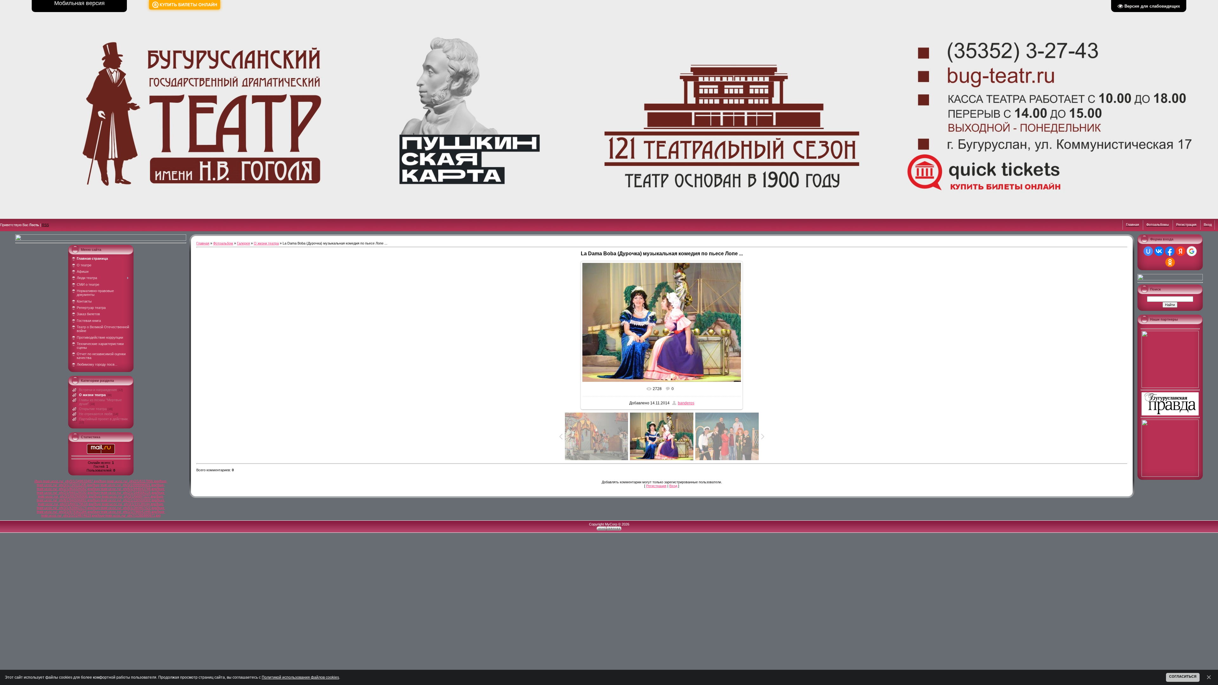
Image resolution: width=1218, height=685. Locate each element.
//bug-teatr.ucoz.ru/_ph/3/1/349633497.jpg (66, 481)
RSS (45, 225)
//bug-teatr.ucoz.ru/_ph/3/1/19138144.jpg (124, 504)
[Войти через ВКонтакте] (1159, 251)
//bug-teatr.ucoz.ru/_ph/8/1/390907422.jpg (124, 508)
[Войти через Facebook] (1170, 251)
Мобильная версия (79, 3)
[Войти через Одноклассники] (1170, 262)
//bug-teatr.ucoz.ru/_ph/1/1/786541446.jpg (124, 511)
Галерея (243, 243)
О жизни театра (92, 395)
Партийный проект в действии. (103, 419)
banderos (686, 403)
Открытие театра (93, 409)
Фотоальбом (223, 243)
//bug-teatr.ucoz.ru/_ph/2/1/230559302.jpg (124, 500)
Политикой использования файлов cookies (300, 677)
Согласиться (1182, 676)
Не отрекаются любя (95, 414)
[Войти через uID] (1148, 251)
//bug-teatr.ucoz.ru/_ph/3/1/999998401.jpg (124, 485)
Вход (673, 486)
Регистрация (656, 486)
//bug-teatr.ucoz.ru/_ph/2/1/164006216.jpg (124, 492)
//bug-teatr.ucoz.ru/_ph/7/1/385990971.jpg (128, 515)
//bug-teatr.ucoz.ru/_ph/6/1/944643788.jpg (124, 489)
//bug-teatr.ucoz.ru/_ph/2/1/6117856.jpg (128, 481)
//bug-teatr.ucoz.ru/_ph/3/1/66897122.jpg (124, 496)
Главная (202, 243)
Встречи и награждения (98, 390)
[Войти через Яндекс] (1180, 251)
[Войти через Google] (1192, 251)
